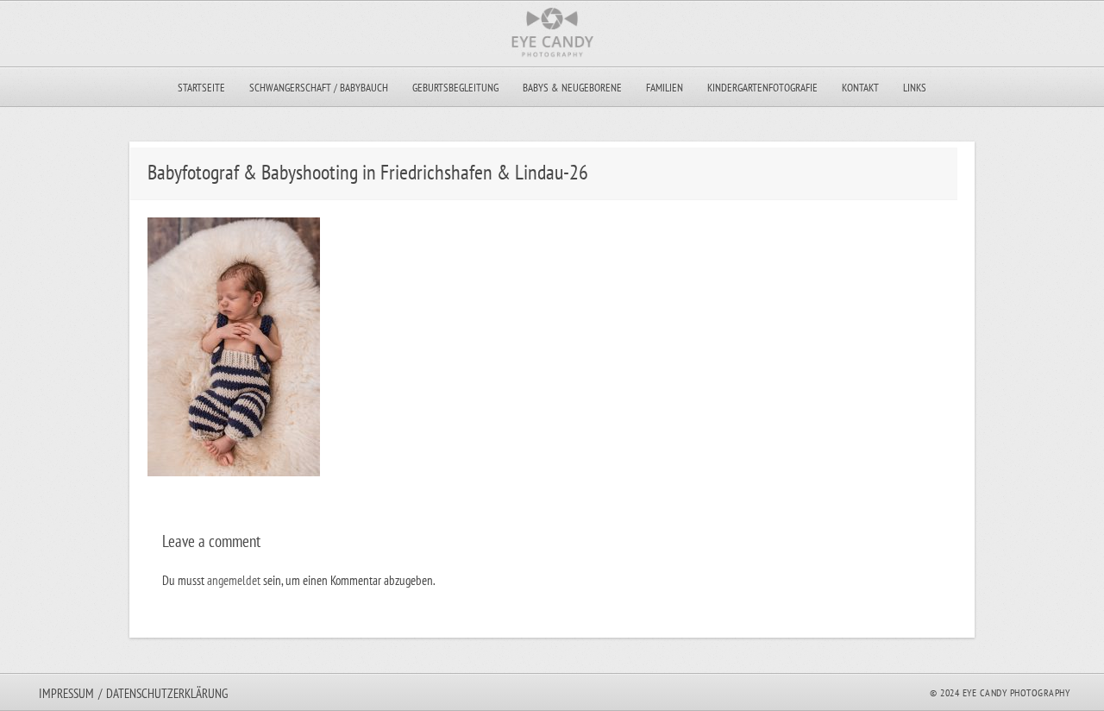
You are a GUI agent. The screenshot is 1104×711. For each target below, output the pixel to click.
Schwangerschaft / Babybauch (318, 87)
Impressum (66, 693)
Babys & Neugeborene (572, 87)
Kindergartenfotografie (762, 87)
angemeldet (233, 580)
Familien (664, 87)
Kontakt (860, 87)
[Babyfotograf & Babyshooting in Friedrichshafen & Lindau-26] (233, 471)
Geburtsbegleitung (455, 87)
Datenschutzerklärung (167, 693)
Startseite (201, 87)
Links (914, 87)
